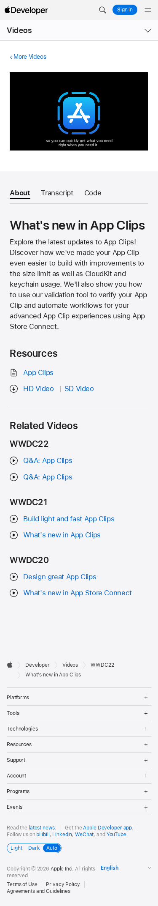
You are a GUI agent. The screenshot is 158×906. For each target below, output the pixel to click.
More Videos (29, 56)
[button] (102, 10)
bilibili (42, 835)
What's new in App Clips (61, 535)
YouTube (116, 835)
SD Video (79, 388)
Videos (19, 30)
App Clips (38, 372)
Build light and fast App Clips (68, 519)
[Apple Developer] (26, 10)
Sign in (125, 10)
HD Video (38, 388)
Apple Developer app (107, 828)
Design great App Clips (59, 576)
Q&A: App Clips (47, 460)
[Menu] (148, 10)
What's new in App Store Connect (77, 592)
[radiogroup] (34, 848)
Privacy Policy (63, 884)
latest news (42, 828)
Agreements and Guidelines (38, 891)
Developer (37, 665)
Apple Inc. (62, 869)
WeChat (84, 835)
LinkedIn (62, 835)
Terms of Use (22, 884)
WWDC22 (102, 665)
